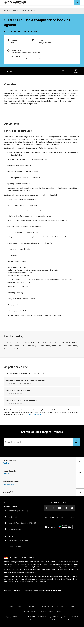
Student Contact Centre (35, 414)
